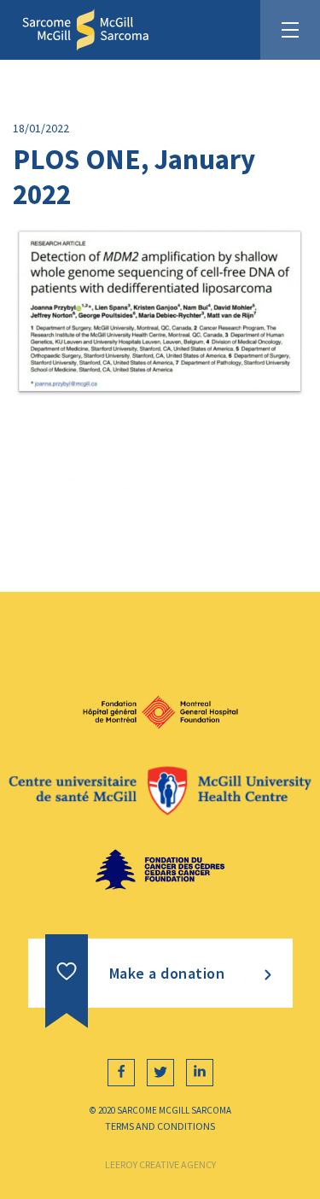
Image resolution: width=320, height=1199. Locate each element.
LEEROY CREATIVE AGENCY (160, 1164)
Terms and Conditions (160, 1126)
